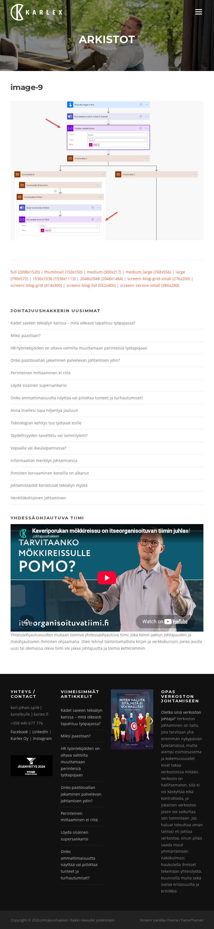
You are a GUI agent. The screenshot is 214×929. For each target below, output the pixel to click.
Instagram (42, 738)
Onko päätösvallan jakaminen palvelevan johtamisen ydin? (65, 360)
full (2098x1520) (25, 272)
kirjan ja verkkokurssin (157, 641)
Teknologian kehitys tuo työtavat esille (46, 423)
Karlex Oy (19, 738)
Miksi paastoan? (25, 335)
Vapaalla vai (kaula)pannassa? (38, 448)
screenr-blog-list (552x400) (91, 285)
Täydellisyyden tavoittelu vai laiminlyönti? (49, 435)
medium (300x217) (104, 272)
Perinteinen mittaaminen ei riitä (40, 372)
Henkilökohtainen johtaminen (38, 497)
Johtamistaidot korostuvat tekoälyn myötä (49, 485)
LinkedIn (40, 731)
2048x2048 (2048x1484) (101, 278)
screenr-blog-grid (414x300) (36, 285)
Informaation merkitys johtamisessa (44, 460)
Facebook (19, 731)
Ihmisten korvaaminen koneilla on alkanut (50, 473)
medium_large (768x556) (148, 272)
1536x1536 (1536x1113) (54, 278)
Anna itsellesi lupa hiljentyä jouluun (44, 410)
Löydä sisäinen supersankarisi (39, 385)
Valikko (198, 11)
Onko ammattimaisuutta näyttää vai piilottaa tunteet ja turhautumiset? (77, 397)
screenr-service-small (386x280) (149, 285)
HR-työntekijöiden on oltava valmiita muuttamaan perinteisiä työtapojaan (79, 348)
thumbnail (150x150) (63, 272)
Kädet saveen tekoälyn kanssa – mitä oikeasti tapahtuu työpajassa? (73, 323)
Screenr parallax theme (159, 920)
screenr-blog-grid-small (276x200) (158, 278)
